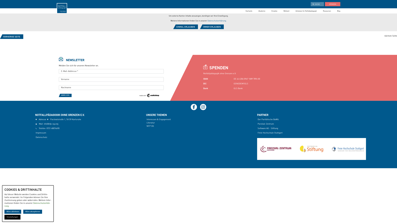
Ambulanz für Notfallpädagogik (306, 11)
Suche (317, 4)
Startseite (249, 11)
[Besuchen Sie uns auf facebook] (194, 107)
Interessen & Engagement (159, 120)
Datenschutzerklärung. (217, 21)
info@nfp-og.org (51, 124)
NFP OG (150, 126)
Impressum (41, 133)
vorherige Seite (11, 37)
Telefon (42, 128)
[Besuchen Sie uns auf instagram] (203, 107)
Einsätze (274, 11)
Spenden (332, 4)
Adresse (42, 120)
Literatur (151, 123)
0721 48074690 (53, 128)
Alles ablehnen (13, 212)
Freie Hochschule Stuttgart (270, 133)
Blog (338, 11)
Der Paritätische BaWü (268, 120)
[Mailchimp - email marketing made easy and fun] (149, 96)
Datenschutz (41, 137)
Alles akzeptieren (32, 212)
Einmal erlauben (185, 27)
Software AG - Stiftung (268, 128)
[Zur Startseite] (62, 8)
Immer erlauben (212, 27)
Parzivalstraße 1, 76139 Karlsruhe (65, 120)
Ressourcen (327, 11)
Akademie (261, 11)
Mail (41, 124)
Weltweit (286, 11)
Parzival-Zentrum (266, 124)
